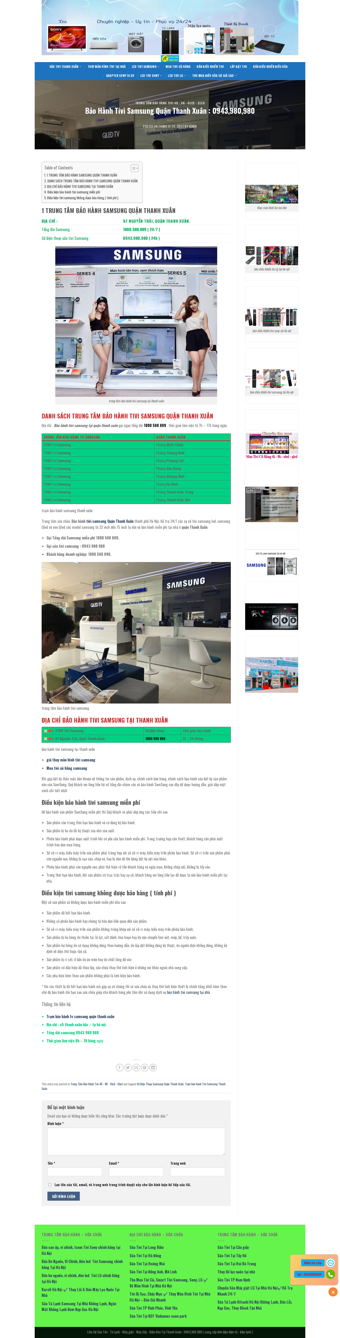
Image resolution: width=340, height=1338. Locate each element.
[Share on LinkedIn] (153, 1067)
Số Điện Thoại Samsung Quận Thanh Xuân (160, 1084)
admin (193, 126)
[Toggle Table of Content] (132, 168)
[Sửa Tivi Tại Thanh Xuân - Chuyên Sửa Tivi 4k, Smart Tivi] (170, 58)
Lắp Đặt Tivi (238, 66)
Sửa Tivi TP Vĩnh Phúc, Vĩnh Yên (153, 1308)
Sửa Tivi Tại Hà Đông (145, 1255)
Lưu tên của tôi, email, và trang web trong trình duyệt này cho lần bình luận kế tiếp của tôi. (123, 1184)
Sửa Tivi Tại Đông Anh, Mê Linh (153, 1272)
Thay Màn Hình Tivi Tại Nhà (107, 66)
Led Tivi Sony (149, 75)
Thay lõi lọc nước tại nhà (236, 1272)
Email (114, 1163)
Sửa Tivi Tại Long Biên (147, 1247)
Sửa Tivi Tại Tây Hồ (232, 1255)
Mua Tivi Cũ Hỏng (178, 66)
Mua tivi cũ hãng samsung (66, 768)
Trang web (178, 1163)
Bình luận (55, 1123)
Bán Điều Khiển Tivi (210, 66)
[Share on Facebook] (120, 1067)
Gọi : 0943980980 (309, 1274)
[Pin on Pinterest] (144, 1067)
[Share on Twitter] (128, 1067)
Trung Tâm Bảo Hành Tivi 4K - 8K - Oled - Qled (170, 103)
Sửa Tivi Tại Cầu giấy (233, 1247)
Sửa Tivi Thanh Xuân (64, 66)
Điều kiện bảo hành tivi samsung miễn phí (73, 191)
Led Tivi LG (175, 75)
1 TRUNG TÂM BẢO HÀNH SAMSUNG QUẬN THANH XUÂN (82, 175)
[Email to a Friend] (136, 1067)
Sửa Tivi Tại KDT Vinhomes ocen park (158, 1316)
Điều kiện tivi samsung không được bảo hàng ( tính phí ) (82, 197)
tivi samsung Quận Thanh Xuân (109, 521)
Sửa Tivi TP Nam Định (233, 1280)
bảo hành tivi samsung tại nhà (188, 992)
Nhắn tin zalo (312, 1262)
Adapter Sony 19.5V (120, 75)
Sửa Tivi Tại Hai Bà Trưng (236, 1263)
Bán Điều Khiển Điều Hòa (270, 66)
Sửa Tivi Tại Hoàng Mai (147, 1263)
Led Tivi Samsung (144, 66)
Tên (51, 1163)
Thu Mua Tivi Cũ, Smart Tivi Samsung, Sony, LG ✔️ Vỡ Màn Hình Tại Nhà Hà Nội (169, 1283)
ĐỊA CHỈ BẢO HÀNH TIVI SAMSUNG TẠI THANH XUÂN (80, 186)
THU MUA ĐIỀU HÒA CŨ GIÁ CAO (213, 75)
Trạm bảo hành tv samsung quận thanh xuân (80, 1016)
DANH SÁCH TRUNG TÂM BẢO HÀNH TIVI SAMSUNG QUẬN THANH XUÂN (92, 180)
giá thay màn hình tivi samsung (70, 760)
